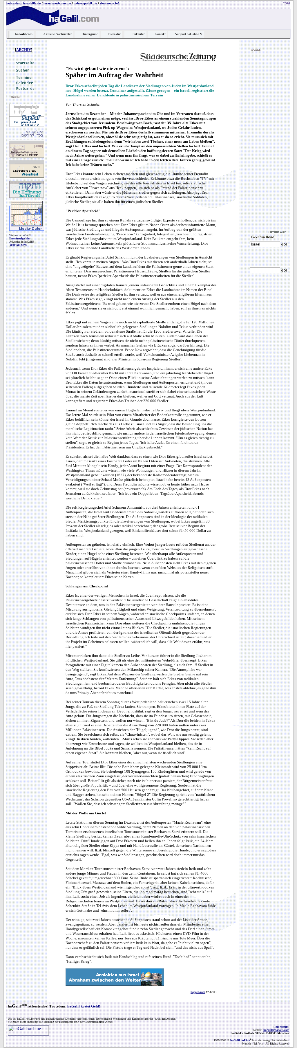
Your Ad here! (18, 244)
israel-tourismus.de (57, 3)
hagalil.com (198, 992)
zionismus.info (110, 3)
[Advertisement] (267, 141)
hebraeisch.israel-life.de (23, 3)
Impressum (281, 1026)
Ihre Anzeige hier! (20, 238)
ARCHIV (23, 49)
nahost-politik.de (85, 3)
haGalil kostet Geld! (83, 1006)
